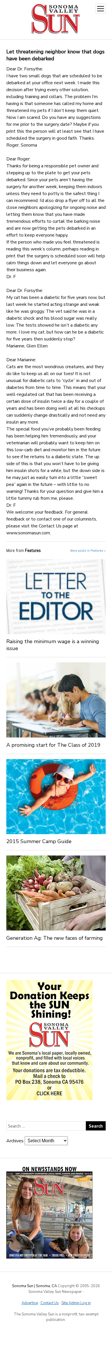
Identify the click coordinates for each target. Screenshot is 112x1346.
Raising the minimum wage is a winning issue (52, 645)
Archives (15, 1141)
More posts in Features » (88, 550)
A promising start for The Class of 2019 (53, 745)
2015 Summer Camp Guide (39, 841)
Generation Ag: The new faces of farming (54, 938)
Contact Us (49, 1303)
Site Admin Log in (76, 1303)
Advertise (30, 1303)
